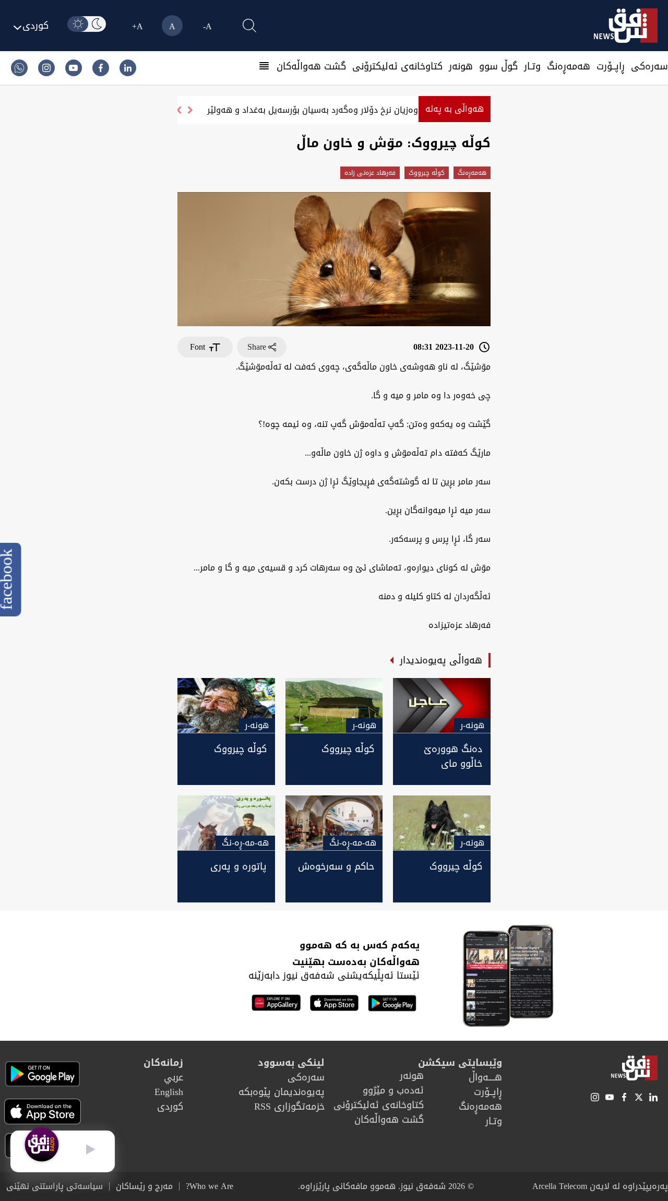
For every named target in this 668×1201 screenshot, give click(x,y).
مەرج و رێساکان (144, 1186)
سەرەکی (649, 66)
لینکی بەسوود (291, 1063)
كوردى (170, 1106)
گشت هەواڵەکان (311, 66)
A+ (137, 26)
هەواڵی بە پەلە (454, 109)
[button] (178, 110)
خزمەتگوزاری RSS (289, 1106)
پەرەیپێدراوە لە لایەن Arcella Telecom (600, 1186)
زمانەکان (163, 1063)
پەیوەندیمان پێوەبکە (281, 1092)
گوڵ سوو (498, 66)
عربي (173, 1077)
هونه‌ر (461, 66)
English (168, 1092)
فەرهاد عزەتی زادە (370, 173)
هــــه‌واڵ (485, 1077)
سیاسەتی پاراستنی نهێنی (54, 1186)
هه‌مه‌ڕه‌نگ (568, 66)
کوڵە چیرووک (427, 173)
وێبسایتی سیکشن (460, 1063)
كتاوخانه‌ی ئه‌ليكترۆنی (397, 66)
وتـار (532, 66)
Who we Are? (209, 1186)
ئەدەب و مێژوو (393, 1090)
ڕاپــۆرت (611, 66)
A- (207, 26)
